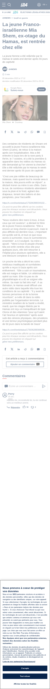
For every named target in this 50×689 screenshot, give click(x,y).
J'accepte (25, 668)
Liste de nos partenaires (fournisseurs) (19, 662)
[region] (25, 634)
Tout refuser (25, 676)
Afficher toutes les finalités (25, 684)
